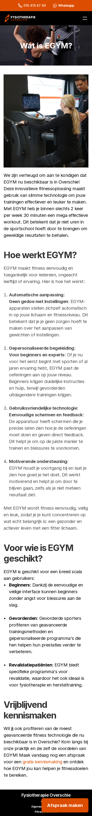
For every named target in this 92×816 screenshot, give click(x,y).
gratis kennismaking (42, 761)
